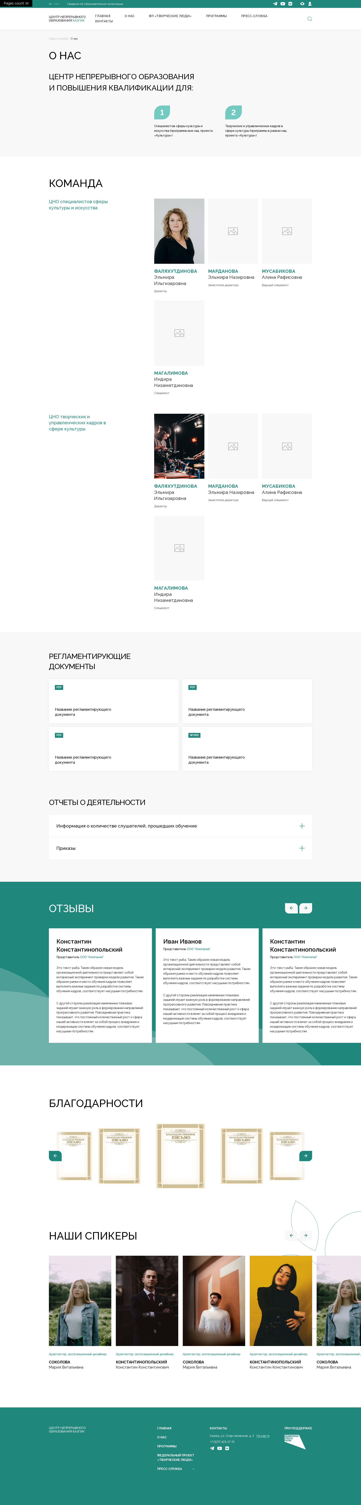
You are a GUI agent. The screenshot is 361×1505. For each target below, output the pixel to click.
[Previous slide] (55, 1156)
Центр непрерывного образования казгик (67, 1429)
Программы (167, 1446)
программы (216, 16)
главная (102, 16)
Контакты (104, 21)
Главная (164, 1428)
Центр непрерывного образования (67, 18)
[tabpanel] (100, 985)
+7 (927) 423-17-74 (222, 1442)
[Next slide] (305, 1156)
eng (56, 4)
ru (50, 4)
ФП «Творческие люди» (170, 16)
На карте (262, 1436)
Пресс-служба (254, 16)
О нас (129, 16)
